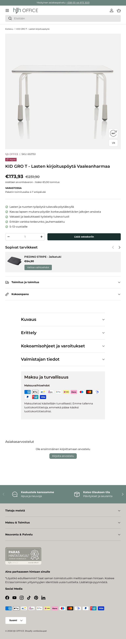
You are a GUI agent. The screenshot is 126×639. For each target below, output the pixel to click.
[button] (118, 10)
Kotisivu (9, 29)
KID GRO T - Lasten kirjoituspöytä (32, 29)
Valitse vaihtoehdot (38, 267)
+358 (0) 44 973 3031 (78, 2)
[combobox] (63, 18)
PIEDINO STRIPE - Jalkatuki (42, 256)
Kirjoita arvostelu (63, 456)
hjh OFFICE (11, 154)
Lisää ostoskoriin (84, 236)
